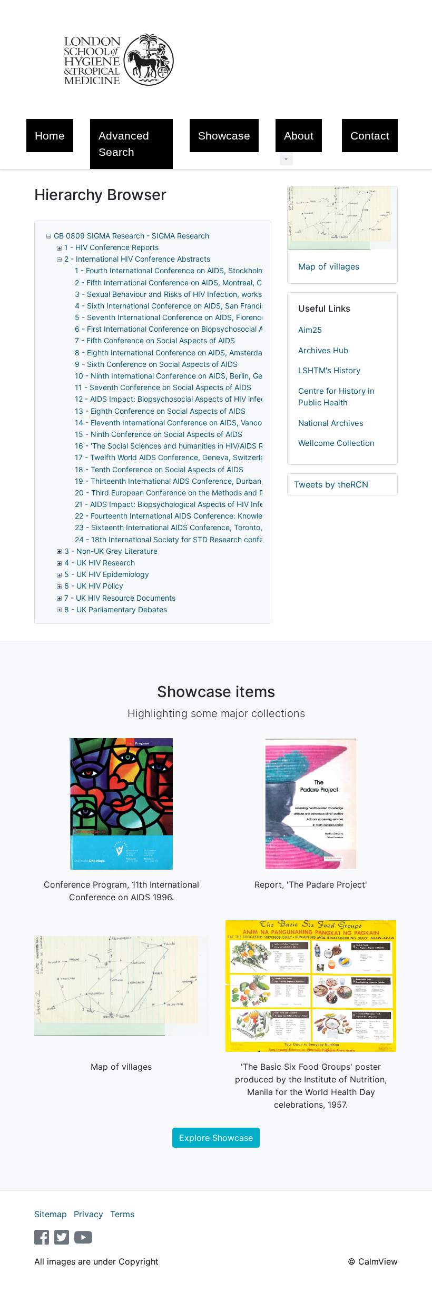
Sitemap (50, 1214)
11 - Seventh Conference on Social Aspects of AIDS (163, 387)
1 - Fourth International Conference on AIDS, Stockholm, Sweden (186, 270)
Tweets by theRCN (331, 484)
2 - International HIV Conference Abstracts (137, 258)
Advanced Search (124, 144)
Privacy (88, 1214)
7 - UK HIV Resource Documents (119, 597)
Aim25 (310, 330)
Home (50, 136)
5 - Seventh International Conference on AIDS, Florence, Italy (179, 317)
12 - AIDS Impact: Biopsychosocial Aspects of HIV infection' (177, 398)
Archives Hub (323, 350)
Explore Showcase (216, 1137)
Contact (369, 136)
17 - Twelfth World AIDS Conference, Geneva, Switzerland (174, 457)
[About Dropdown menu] (286, 158)
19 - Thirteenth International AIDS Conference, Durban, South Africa (191, 480)
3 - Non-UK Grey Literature (111, 550)
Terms (122, 1214)
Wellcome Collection (336, 443)
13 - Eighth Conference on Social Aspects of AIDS (160, 410)
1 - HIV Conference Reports (111, 247)
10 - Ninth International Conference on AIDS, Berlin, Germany (179, 375)
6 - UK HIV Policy (93, 585)
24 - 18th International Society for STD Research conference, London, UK (201, 539)
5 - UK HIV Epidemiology (106, 574)
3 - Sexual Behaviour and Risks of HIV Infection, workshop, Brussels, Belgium (207, 294)
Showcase (224, 136)
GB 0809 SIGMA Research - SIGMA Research (131, 235)
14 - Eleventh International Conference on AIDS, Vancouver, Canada (191, 422)
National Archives (331, 423)
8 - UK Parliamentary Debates (115, 609)
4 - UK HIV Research (99, 562)
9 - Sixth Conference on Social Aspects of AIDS (156, 364)
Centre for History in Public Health (336, 397)
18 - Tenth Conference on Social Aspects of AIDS (159, 469)
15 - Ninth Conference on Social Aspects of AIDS (158, 434)
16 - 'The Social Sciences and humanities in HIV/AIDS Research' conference (204, 445)
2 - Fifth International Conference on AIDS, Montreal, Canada (179, 282)
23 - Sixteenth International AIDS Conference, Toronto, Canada (183, 527)
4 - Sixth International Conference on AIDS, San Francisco (174, 305)
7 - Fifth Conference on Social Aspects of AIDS (155, 340)
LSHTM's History (329, 370)
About (298, 136)
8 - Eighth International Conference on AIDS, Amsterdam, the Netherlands (201, 352)
